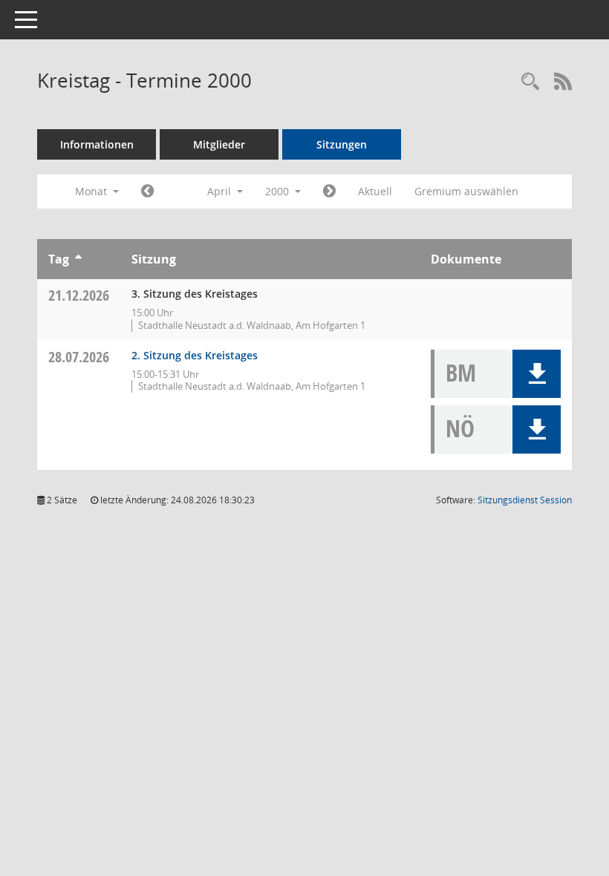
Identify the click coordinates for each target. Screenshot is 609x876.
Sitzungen (341, 144)
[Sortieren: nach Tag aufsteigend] (78, 259)
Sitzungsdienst (525, 500)
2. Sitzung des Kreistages (194, 355)
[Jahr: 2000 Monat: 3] (147, 191)
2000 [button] (278, 191)
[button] (536, 374)
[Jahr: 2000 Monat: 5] (329, 191)
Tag (58, 259)
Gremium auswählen (466, 191)
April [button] (220, 191)
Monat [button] (92, 191)
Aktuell (375, 191)
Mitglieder (219, 144)
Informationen (97, 144)
